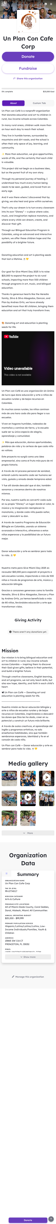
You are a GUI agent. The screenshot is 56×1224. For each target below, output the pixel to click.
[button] (46, 777)
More (30, 833)
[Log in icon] (45, 4)
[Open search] (40, 4)
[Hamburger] (51, 4)
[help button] (51, 1219)
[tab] (13, 103)
